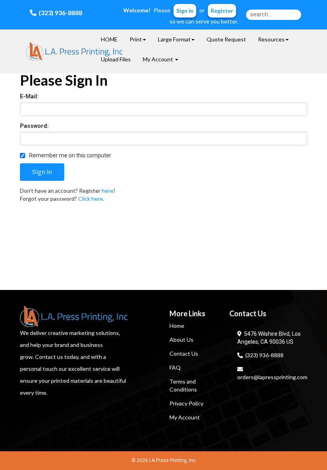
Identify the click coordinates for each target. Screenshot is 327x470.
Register (222, 10)
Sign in (184, 10)
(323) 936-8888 (263, 355)
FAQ (175, 367)
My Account (184, 417)
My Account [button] (158, 59)
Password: (34, 126)
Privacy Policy (186, 403)
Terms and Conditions (183, 385)
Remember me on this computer (69, 155)
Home (176, 325)
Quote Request (226, 39)
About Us (181, 339)
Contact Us (183, 353)
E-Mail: (29, 96)
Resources (271, 39)
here (107, 190)
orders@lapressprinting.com (272, 373)
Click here (90, 198)
